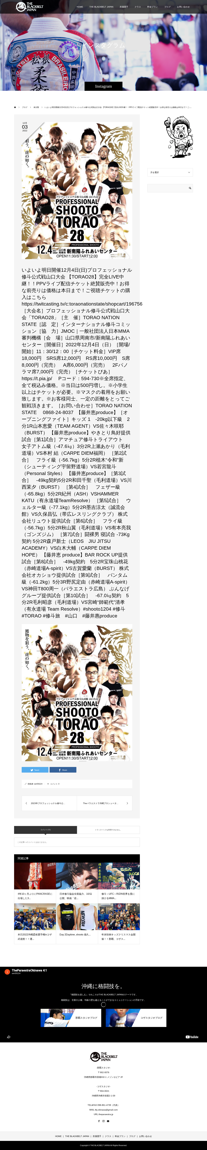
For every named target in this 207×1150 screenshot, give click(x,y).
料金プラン (152, 7)
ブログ (167, 7)
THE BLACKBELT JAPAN (101, 7)
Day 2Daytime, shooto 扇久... (75, 934)
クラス (138, 7)
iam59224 (38, 784)
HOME (80, 7)
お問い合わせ (183, 7)
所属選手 (124, 7)
